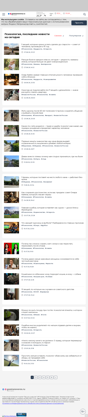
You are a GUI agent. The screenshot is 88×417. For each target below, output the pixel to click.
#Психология (26, 49)
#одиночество (39, 212)
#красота (49, 263)
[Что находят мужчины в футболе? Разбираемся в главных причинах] (44, 227)
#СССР (36, 292)
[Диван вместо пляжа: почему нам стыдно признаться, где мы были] (44, 161)
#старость (47, 49)
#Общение (36, 146)
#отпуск (36, 159)
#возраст (48, 115)
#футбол (44, 225)
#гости (43, 315)
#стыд (43, 159)
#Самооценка (38, 263)
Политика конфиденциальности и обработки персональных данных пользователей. (33, 403)
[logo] (13, 390)
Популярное (75, 36)
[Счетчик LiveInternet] (32, 416)
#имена (36, 64)
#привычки (44, 292)
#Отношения (26, 115)
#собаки (48, 277)
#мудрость (37, 49)
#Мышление (26, 146)
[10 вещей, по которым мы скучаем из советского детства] (44, 294)
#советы (52, 94)
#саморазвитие (49, 79)
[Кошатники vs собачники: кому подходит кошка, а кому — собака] (44, 278)
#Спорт (36, 225)
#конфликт (47, 182)
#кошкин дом (38, 277)
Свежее (58, 36)
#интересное (46, 64)
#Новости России (28, 94)
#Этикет (36, 315)
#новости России (61, 115)
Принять (79, 23)
